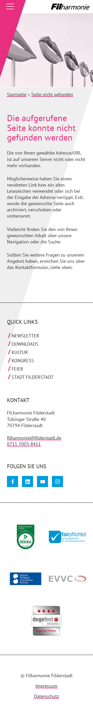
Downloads (25, 344)
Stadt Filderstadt (32, 377)
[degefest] (44, 623)
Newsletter (25, 336)
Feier (17, 369)
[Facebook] (12, 481)
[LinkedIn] (27, 481)
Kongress (23, 361)
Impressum (46, 686)
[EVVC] (65, 581)
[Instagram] (57, 481)
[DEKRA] (23, 539)
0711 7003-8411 (24, 444)
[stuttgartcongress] (23, 581)
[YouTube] (42, 481)
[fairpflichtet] (65, 539)
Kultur (20, 352)
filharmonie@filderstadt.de (34, 438)
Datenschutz (46, 696)
